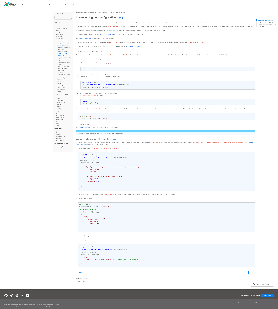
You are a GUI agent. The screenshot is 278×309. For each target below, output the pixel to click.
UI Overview (59, 36)
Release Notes (59, 119)
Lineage (59, 81)
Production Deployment (63, 44)
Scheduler (59, 91)
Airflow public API (60, 136)
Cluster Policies (61, 100)
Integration (58, 108)
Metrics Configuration (63, 66)
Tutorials (58, 32)
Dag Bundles (60, 85)
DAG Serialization (61, 87)
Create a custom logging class (266, 22)
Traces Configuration (63, 70)
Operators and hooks (61, 131)
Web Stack (59, 104)
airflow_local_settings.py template (107, 34)
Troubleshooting (60, 115)
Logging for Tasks (62, 51)
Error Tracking (61, 78)
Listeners (59, 83)
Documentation (40, 5)
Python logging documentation (133, 46)
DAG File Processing (62, 93)
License (58, 125)
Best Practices (59, 112)
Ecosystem (72, 5)
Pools (58, 98)
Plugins (59, 106)
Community (25, 5)
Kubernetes (60, 79)
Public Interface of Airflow (62, 110)
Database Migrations (61, 146)
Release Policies (60, 117)
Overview (58, 25)
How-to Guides (59, 34)
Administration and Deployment (64, 42)
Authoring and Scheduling (62, 40)
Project (57, 123)
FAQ (57, 114)
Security (58, 30)
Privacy (57, 121)
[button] (58, 13)
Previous (80, 272)
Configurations (59, 138)
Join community (267, 295)
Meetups (32, 5)
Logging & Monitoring (62, 45)
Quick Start (58, 27)
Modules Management (62, 89)
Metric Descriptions (63, 68)
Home (77, 12)
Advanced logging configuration (117, 12)
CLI (56, 132)
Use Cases (49, 5)
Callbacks (60, 72)
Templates (58, 134)
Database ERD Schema (62, 148)
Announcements (58, 5)
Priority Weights (61, 102)
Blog (66, 5)
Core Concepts (59, 38)
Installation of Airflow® (61, 28)
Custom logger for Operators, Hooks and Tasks (64, 62)
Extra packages (59, 140)
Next (252, 272)
